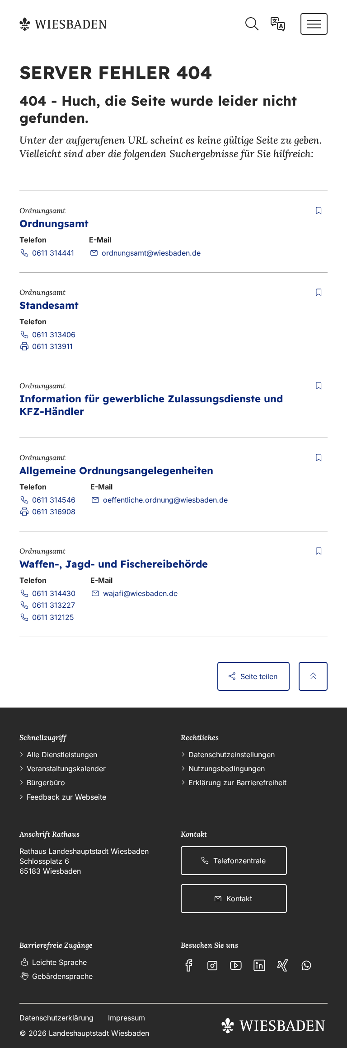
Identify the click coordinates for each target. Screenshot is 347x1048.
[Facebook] (189, 965)
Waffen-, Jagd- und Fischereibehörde (113, 564)
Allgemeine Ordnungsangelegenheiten (116, 470)
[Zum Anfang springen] (313, 676)
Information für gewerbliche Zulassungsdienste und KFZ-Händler (151, 405)
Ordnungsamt (54, 223)
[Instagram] (212, 965)
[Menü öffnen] (314, 24)
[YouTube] (236, 965)
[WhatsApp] (306, 965)
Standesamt (49, 305)
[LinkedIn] (259, 965)
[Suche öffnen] (252, 24)
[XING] (283, 965)
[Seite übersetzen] (278, 24)
